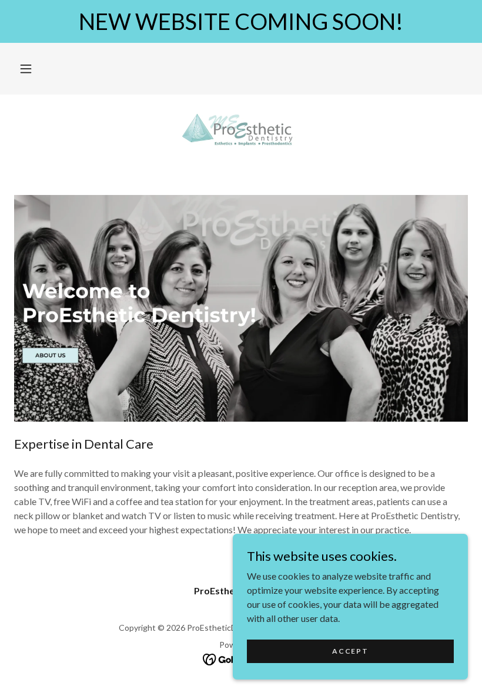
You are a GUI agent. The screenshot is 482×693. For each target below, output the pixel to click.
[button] (26, 68)
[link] (241, 132)
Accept (350, 651)
